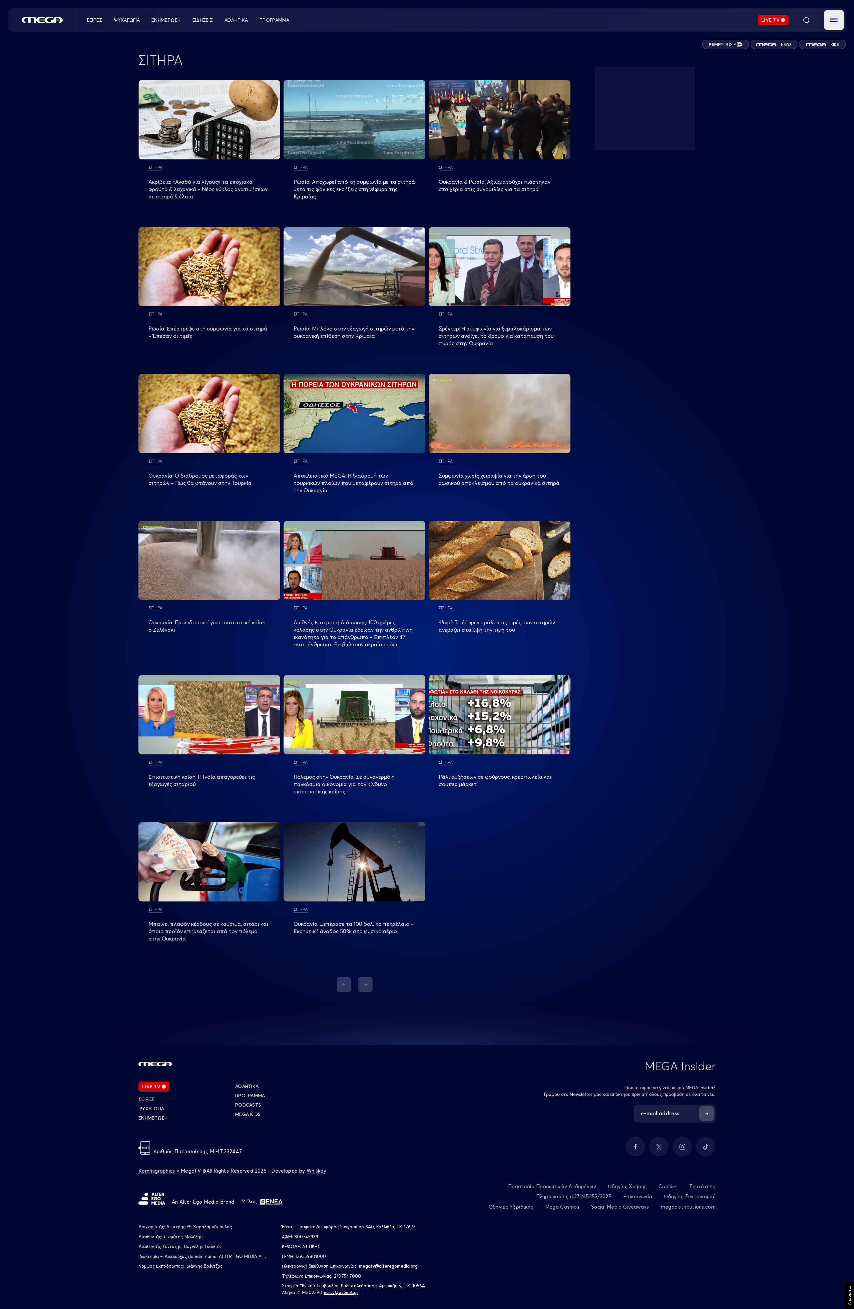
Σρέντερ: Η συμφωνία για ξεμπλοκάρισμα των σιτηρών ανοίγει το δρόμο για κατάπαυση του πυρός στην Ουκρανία (496, 336)
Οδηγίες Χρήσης (627, 1186)
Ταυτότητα (702, 1186)
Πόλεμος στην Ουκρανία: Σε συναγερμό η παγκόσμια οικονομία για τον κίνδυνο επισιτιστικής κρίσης (344, 784)
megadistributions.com (688, 1207)
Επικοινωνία (637, 1196)
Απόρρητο (849, 1295)
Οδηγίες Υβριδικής (511, 1207)
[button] (834, 20)
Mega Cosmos (562, 1207)
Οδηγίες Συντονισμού (690, 1196)
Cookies (668, 1186)
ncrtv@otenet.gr (341, 1292)
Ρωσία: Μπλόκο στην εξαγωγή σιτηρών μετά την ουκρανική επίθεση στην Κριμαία (354, 332)
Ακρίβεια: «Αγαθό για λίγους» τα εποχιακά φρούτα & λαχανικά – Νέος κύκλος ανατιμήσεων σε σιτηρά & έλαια (208, 189)
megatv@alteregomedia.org (388, 1266)
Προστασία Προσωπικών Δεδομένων (552, 1186)
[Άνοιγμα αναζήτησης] (806, 20)
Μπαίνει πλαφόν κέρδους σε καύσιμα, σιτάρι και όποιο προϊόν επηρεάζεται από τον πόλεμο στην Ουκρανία (208, 931)
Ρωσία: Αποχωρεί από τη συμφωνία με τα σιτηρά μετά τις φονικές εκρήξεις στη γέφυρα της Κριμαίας (354, 189)
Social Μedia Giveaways (620, 1207)
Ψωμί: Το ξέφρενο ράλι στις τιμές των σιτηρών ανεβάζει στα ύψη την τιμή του (497, 626)
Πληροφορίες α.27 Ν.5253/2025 (573, 1196)
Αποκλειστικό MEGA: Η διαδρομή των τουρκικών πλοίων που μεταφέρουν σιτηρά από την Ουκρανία (353, 483)
